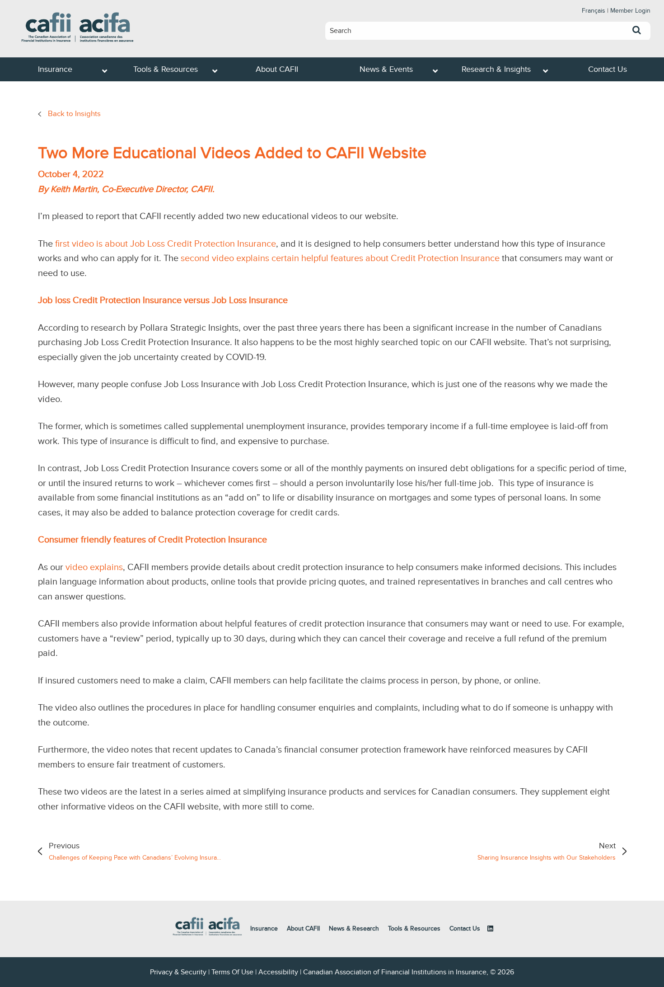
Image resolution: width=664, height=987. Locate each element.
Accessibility (278, 972)
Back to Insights (74, 113)
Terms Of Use (232, 972)
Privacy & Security (178, 972)
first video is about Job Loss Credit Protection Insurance (165, 244)
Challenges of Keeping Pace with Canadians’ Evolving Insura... (135, 851)
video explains (94, 567)
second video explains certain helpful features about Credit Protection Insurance (340, 258)
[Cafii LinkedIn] (490, 928)
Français (593, 10)
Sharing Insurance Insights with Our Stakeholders (546, 851)
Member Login (630, 10)
